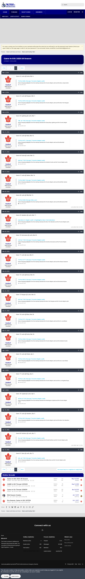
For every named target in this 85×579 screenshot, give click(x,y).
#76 (81, 370)
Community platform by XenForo (15, 564)
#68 (81, 211)
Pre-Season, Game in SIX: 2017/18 (19, 500)
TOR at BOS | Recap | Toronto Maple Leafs (31, 279)
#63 (81, 112)
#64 (81, 132)
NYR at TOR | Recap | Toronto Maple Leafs (31, 299)
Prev (4, 68)
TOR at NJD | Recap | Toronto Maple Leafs (31, 81)
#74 (81, 330)
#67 (81, 191)
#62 (81, 92)
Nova (2, 535)
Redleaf (7, 61)
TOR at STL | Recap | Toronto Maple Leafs (31, 319)
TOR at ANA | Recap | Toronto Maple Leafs (31, 339)
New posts (5, 16)
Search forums (25, 16)
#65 (81, 152)
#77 (81, 390)
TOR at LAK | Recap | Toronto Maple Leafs (31, 379)
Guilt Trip (77, 496)
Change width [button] (70, 564)
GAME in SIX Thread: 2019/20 (17, 484)
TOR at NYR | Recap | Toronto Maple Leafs (31, 101)
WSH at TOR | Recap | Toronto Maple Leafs (31, 398)
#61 (81, 72)
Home (5, 12)
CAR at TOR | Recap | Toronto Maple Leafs (31, 240)
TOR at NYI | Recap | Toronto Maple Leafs (31, 418)
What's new (25, 12)
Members (39, 12)
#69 (81, 231)
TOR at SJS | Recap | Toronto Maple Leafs (31, 359)
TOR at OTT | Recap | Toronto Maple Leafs (31, 260)
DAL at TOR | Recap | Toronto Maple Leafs (31, 458)
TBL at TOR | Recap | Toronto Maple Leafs (31, 120)
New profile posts (68, 542)
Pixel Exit (36, 564)
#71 (81, 271)
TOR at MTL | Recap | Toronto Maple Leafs (31, 140)
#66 (81, 171)
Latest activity (14, 16)
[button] (32, 12)
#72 (81, 291)
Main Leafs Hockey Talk (23, 480)
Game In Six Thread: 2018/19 (17, 489)
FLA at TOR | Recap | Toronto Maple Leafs (31, 438)
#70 (81, 251)
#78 (81, 410)
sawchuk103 (59, 551)
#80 (81, 450)
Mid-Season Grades (14, 495)
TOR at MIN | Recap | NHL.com (27, 200)
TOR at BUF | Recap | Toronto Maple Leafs (31, 180)
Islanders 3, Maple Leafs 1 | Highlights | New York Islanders (36, 220)
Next (22, 68)
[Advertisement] (42, 31)
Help (76, 564)
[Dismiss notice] (82, 46)
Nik (8, 496)
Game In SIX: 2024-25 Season (17, 479)
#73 (81, 311)
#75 (81, 350)
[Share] (78, 73)
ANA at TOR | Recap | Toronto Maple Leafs (31, 160)
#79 (81, 430)
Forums (14, 12)
